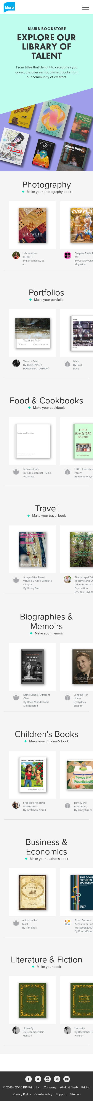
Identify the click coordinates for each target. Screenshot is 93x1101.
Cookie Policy (43, 1094)
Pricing (85, 1087)
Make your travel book (49, 515)
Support (61, 1094)
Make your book (49, 967)
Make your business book (49, 859)
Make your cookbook (49, 408)
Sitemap (75, 1094)
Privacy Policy (22, 1094)
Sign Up (69, 7)
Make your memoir (49, 633)
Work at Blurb (69, 1087)
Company (50, 1087)
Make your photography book (49, 192)
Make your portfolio (49, 300)
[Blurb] (8, 9)
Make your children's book (49, 741)
